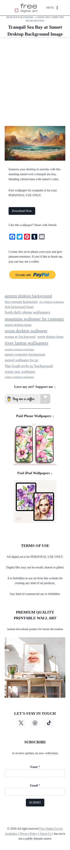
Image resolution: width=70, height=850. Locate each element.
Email (35, 785)
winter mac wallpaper (20, 372)
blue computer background (21, 301)
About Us (45, 833)
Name (35, 767)
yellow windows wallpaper (19, 377)
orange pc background (20, 336)
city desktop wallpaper (51, 301)
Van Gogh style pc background (29, 366)
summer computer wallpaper (19, 349)
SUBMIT (35, 802)
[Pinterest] (35, 722)
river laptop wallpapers (26, 342)
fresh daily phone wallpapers (27, 312)
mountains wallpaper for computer (34, 318)
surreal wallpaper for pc (21, 360)
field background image (19, 306)
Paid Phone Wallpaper (33, 416)
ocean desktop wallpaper (26, 330)
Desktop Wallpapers (19, 17)
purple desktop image (50, 336)
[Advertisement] (35, 85)
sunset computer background (25, 354)
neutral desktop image (18, 324)
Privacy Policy (29, 833)
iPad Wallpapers (37, 473)
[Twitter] (21, 722)
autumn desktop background (28, 296)
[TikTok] (49, 722)
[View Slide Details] (35, 444)
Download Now (22, 210)
